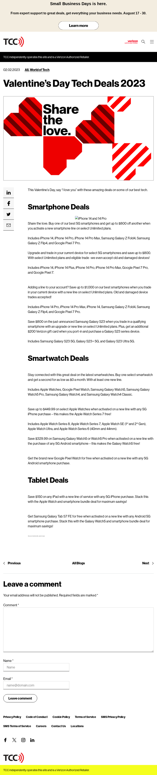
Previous (14, 563)
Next (145, 563)
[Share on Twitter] (8, 214)
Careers (41, 726)
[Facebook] (5, 740)
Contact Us (58, 726)
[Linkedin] (32, 740)
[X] (14, 740)
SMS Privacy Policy (113, 717)
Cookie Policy (61, 717)
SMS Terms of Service (17, 726)
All (27, 70)
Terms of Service (85, 717)
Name (8, 661)
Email (8, 679)
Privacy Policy (12, 717)
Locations (77, 726)
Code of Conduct (37, 717)
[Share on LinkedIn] (8, 192)
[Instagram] (23, 740)
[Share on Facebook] (8, 203)
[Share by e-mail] (8, 225)
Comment (11, 605)
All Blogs (78, 563)
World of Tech (39, 70)
